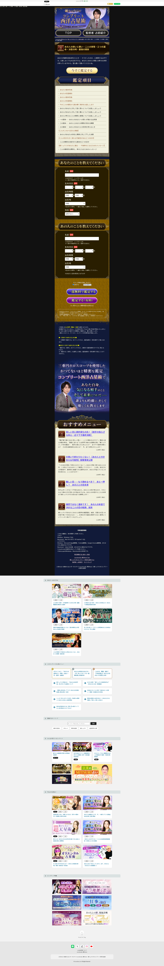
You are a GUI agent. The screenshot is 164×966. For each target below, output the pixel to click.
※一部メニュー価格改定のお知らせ (82, 305)
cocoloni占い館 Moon (82, 952)
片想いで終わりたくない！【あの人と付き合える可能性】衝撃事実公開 (85, 458)
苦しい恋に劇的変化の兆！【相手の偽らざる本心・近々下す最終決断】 (85, 433)
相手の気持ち (56, 728)
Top (82, 560)
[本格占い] (47, 4)
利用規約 (82, 315)
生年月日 (69, 183)
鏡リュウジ (83, 728)
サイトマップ (88, 562)
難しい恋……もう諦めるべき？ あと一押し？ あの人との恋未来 (85, 483)
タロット (65, 728)
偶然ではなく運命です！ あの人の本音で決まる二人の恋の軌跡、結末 (85, 506)
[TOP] (68, 33)
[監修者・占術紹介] (95, 33)
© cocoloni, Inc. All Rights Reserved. (82, 961)
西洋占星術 (74, 728)
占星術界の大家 (93, 728)
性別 (67, 210)
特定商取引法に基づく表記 (82, 554)
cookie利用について (82, 950)
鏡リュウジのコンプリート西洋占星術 (76, 39)
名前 (67, 171)
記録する (76, 284)
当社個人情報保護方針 (64, 314)
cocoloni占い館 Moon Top (61, 39)
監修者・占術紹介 (77, 562)
